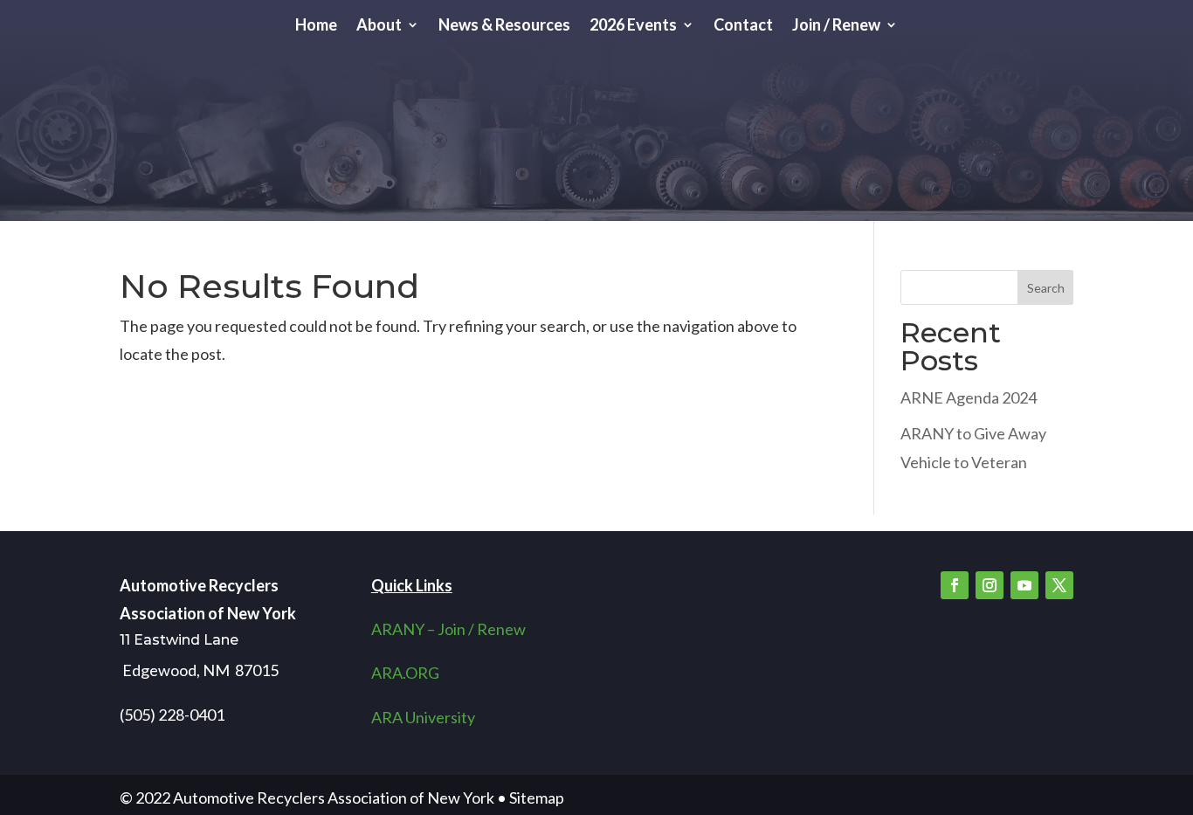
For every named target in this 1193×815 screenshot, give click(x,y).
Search (1046, 287)
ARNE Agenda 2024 (968, 397)
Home (316, 26)
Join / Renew (836, 26)
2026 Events (633, 26)
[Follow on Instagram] (989, 585)
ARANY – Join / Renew (448, 629)
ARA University (423, 717)
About (379, 26)
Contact (743, 26)
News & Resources (504, 26)
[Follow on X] (1059, 585)
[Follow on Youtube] (1024, 585)
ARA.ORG (405, 672)
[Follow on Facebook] (955, 585)
